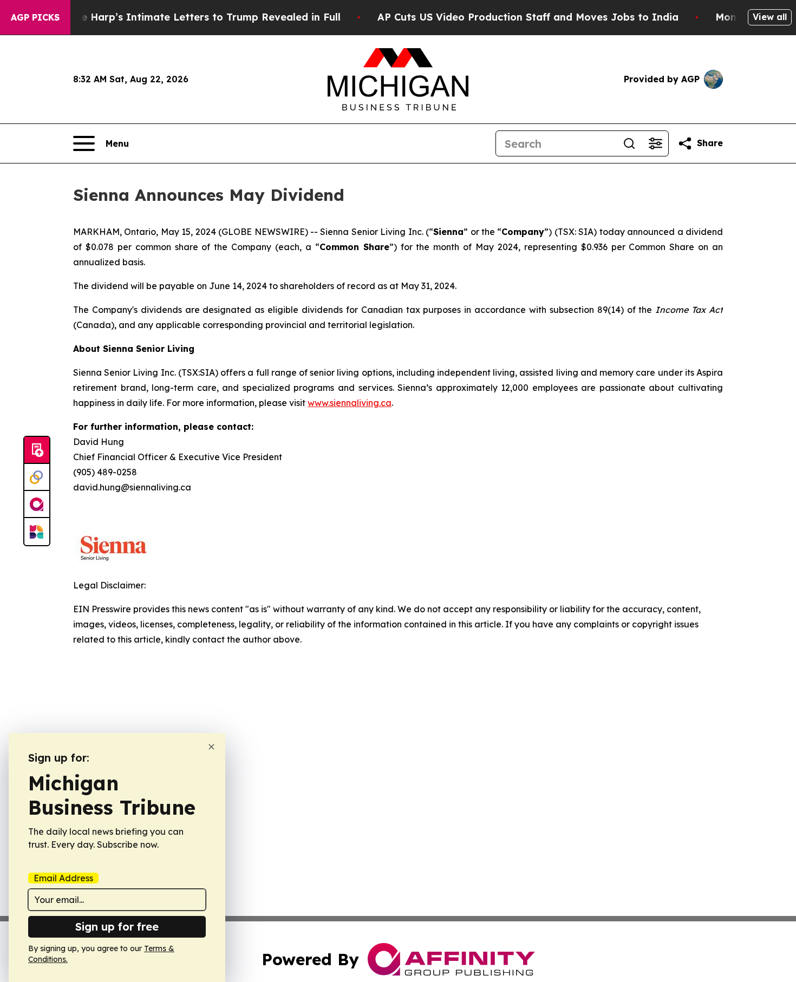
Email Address (63, 878)
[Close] (211, 747)
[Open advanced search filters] (655, 143)
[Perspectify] (36, 477)
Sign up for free (117, 926)
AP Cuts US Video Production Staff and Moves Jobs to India (527, 17)
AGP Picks (35, 17)
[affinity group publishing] (36, 504)
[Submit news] (36, 450)
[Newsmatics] (36, 531)
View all (770, 16)
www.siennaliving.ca (350, 402)
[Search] (629, 143)
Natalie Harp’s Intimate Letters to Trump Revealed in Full (195, 17)
